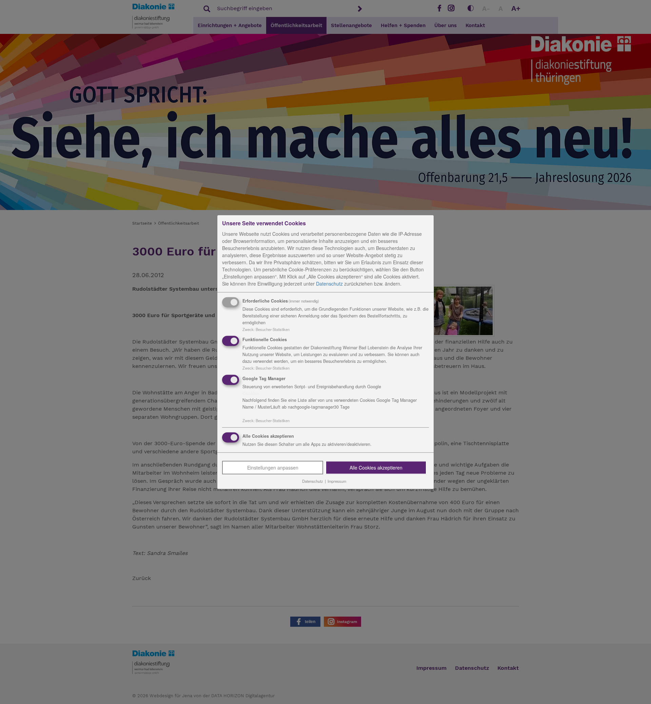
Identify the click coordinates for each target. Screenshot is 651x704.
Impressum (337, 481)
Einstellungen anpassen (272, 467)
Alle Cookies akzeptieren (376, 467)
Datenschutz (329, 283)
